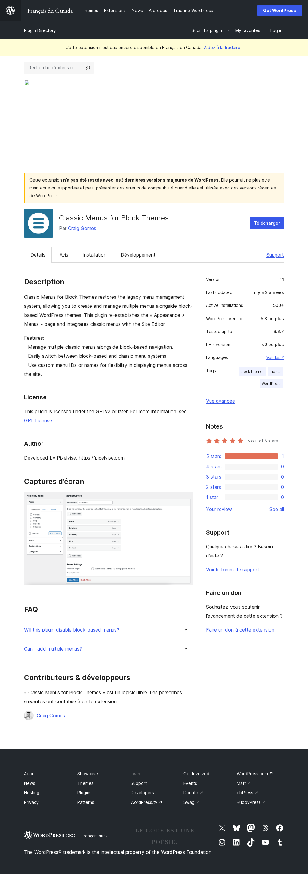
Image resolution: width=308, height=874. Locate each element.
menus (276, 371)
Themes (85, 783)
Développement (138, 255)
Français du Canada (100, 835)
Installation (94, 255)
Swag (191, 802)
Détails (37, 255)
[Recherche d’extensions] (88, 68)
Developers (142, 792)
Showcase (87, 773)
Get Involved (196, 773)
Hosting (31, 792)
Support (275, 255)
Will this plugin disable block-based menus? (71, 630)
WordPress (272, 383)
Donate (193, 792)
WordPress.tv (146, 802)
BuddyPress (251, 802)
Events (190, 783)
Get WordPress (279, 10)
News (29, 783)
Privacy (31, 802)
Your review (219, 509)
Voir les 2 (275, 357)
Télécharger (267, 223)
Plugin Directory (40, 30)
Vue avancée (220, 401)
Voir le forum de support (232, 570)
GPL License (38, 420)
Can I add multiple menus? (53, 649)
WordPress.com (255, 773)
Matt (244, 783)
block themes (252, 371)
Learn (136, 773)
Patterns (85, 802)
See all (277, 509)
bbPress (247, 792)
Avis (64, 255)
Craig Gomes (82, 228)
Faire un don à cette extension (240, 630)
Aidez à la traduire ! (223, 47)
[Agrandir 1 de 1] (185, 500)
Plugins (84, 792)
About (30, 773)
